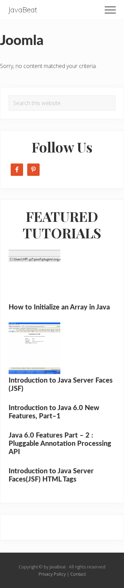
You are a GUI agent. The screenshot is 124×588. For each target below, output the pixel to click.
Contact (78, 574)
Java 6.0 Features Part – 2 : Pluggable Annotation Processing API (60, 443)
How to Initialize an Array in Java (59, 307)
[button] (110, 10)
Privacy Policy (52, 574)
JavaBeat (22, 10)
